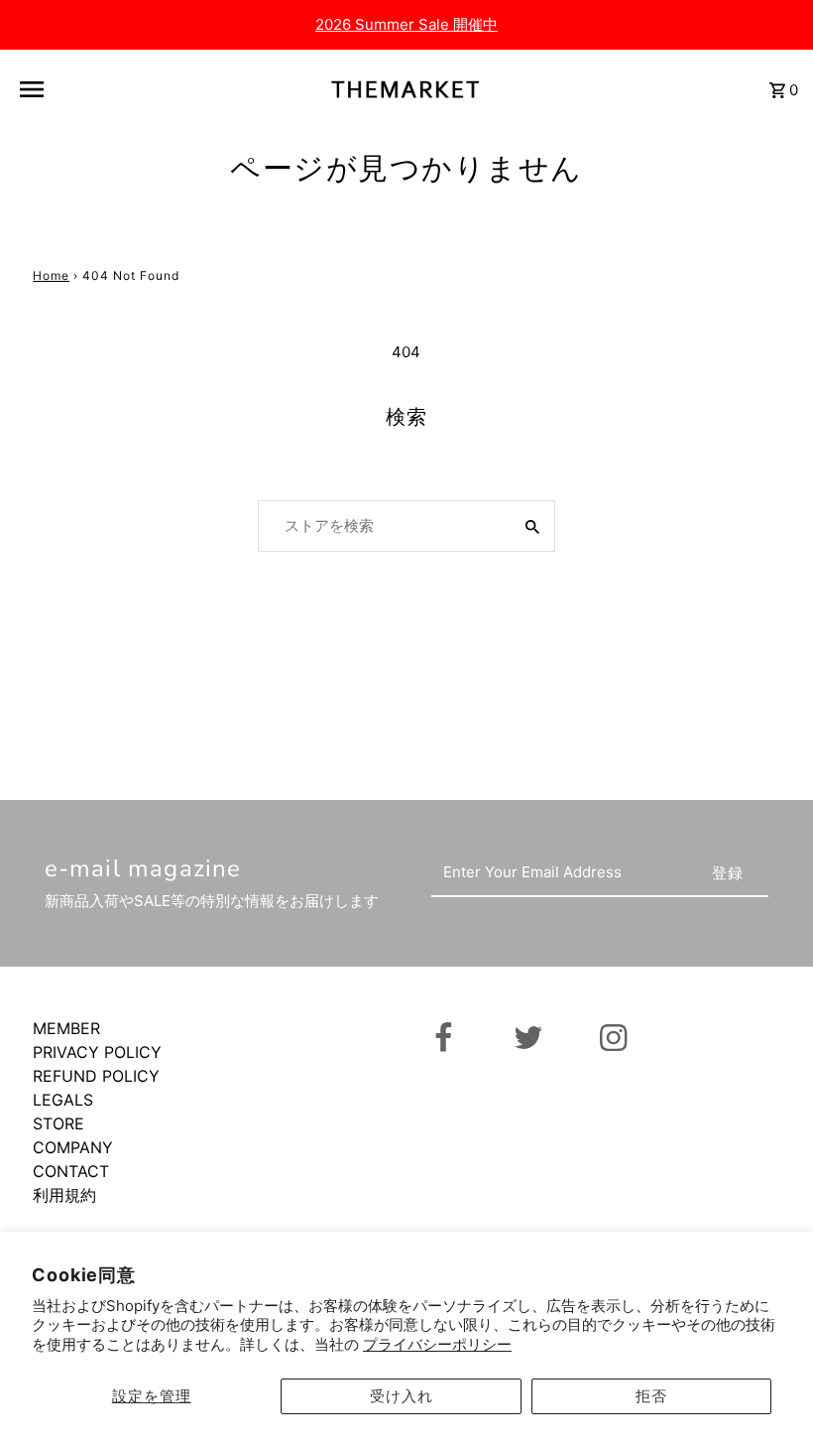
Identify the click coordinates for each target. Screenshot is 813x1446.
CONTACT (71, 1171)
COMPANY (73, 1147)
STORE (58, 1123)
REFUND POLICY (96, 1076)
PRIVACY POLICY (97, 1052)
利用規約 (64, 1195)
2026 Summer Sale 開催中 (406, 24)
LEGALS (63, 1100)
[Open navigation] (79, 89)
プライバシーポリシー (437, 1344)
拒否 (651, 1395)
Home (51, 275)
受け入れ (401, 1395)
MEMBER (66, 1028)
